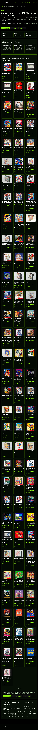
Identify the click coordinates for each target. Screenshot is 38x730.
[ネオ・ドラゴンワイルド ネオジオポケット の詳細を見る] (31, 409)
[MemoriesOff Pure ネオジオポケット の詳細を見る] (31, 179)
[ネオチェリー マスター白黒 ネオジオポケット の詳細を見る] (19, 463)
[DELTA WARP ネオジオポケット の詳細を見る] (31, 373)
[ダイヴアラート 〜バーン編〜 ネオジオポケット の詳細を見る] (7, 276)
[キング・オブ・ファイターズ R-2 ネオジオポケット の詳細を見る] (19, 196)
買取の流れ (31, 2)
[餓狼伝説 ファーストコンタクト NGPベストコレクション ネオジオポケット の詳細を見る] (31, 257)
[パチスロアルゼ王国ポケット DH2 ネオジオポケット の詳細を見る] (7, 105)
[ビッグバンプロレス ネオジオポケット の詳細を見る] (7, 314)
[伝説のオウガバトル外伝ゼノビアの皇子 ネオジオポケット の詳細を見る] (31, 86)
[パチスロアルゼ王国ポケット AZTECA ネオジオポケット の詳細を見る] (19, 534)
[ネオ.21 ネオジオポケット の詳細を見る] (7, 409)
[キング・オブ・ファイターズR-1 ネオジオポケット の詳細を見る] (31, 161)
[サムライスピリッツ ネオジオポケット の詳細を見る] (31, 276)
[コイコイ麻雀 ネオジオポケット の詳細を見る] (31, 314)
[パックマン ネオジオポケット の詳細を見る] (7, 446)
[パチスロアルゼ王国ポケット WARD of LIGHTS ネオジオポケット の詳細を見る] (31, 427)
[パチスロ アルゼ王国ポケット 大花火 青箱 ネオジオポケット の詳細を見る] (31, 652)
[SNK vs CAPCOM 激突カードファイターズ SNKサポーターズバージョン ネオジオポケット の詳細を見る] (19, 218)
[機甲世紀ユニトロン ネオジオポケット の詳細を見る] (7, 390)
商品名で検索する (22, 28)
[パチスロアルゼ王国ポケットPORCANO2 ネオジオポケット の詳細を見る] (19, 594)
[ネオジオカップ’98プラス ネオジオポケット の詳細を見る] (19, 123)
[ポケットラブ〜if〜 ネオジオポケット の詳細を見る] (7, 257)
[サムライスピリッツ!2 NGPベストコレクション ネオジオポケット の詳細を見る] (19, 332)
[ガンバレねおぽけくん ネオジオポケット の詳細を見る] (7, 218)
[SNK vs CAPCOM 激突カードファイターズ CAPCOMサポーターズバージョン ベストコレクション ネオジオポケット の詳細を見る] (31, 553)
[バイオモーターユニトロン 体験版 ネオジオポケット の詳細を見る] (7, 86)
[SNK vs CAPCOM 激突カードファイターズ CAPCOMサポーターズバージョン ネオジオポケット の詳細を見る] (7, 332)
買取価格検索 (20, 2)
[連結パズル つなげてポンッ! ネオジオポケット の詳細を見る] (7, 463)
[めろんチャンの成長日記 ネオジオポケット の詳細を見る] (19, 553)
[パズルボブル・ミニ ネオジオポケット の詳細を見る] (7, 427)
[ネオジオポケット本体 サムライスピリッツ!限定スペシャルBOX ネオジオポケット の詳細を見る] (19, 353)
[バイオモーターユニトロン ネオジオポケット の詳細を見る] (31, 390)
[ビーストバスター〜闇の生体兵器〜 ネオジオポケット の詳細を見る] (19, 238)
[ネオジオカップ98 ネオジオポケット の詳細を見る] (19, 499)
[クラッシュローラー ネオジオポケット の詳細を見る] (19, 179)
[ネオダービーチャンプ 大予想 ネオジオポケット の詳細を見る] (7, 594)
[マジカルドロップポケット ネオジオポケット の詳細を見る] (31, 218)
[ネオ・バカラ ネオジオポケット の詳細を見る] (7, 517)
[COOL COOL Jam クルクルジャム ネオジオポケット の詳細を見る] (31, 517)
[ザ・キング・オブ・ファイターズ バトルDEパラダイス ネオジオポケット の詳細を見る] (7, 123)
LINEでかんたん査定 (5, 28)
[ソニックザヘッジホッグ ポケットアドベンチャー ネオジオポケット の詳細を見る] (7, 353)
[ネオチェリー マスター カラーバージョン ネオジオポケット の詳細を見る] (7, 613)
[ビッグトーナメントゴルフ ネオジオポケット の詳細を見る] (7, 179)
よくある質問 (25, 2)
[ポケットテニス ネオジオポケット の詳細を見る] (19, 67)
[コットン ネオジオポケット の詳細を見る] (31, 142)
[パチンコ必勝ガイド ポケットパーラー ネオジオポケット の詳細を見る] (31, 594)
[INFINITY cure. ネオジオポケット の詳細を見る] (19, 257)
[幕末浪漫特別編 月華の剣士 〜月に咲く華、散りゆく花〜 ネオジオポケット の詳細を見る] (31, 295)
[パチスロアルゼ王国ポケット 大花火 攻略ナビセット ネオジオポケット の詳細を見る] (19, 314)
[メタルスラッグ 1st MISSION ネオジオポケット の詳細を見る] (31, 238)
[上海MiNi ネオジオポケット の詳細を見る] (19, 86)
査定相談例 (35, 2)
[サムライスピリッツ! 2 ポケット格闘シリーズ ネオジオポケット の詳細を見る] (19, 276)
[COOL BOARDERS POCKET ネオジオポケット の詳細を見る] (7, 67)
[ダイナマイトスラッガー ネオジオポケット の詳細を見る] (19, 517)
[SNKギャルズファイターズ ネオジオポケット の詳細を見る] (7, 161)
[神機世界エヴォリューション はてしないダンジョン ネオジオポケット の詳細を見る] (19, 295)
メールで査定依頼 (14, 28)
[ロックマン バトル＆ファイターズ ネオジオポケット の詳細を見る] (19, 161)
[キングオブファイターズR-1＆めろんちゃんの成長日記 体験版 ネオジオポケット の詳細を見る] (19, 632)
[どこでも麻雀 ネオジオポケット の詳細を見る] (19, 613)
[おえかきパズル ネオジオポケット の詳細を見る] (19, 446)
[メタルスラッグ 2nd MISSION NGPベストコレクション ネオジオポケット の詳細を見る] (31, 632)
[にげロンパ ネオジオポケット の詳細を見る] (7, 142)
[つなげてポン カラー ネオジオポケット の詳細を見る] (19, 409)
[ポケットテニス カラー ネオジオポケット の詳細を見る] (19, 427)
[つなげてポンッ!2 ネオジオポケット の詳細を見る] (7, 553)
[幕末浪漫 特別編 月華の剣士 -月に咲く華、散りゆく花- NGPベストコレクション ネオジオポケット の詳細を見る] (7, 652)
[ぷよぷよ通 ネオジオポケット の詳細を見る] (7, 373)
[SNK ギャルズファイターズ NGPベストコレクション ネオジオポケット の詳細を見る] (7, 672)
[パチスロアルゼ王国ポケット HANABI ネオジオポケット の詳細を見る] (31, 613)
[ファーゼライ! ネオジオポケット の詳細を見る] (31, 332)
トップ (16, 2)
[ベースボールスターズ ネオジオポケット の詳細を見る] (7, 499)
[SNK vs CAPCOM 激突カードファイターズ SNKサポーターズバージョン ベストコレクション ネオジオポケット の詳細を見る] (31, 196)
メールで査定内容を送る (17, 696)
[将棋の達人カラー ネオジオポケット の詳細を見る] (7, 481)
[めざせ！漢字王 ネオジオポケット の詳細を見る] (19, 481)
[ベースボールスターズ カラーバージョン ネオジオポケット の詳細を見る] (19, 390)
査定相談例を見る (27, 696)
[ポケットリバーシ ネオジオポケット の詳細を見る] (31, 463)
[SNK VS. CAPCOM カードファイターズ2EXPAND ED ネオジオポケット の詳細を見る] (7, 196)
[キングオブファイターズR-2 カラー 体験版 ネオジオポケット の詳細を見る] (7, 534)
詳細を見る (4, 78)
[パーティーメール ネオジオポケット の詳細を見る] (7, 575)
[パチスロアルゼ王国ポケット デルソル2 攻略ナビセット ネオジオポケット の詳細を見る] (31, 575)
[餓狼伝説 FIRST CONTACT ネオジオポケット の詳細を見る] (7, 238)
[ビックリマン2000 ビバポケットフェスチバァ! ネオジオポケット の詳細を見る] (31, 481)
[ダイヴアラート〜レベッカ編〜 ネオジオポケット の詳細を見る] (19, 373)
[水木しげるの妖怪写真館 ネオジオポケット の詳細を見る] (19, 105)
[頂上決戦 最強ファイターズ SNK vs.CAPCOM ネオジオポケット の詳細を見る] (19, 142)
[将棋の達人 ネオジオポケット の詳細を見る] (31, 353)
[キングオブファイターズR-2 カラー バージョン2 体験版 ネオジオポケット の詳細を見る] (31, 67)
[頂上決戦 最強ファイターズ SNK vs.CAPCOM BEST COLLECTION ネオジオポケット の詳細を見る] (19, 652)
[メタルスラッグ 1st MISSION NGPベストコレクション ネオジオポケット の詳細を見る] (7, 632)
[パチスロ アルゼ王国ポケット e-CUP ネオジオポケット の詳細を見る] (19, 575)
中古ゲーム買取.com (5, 2)
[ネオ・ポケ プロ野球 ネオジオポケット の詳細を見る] (31, 534)
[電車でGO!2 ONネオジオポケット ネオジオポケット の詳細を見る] (7, 295)
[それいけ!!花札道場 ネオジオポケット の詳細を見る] (31, 446)
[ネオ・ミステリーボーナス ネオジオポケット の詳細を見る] (31, 499)
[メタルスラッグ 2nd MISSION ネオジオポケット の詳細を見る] (31, 105)
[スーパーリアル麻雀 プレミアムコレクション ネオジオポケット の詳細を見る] (31, 123)
